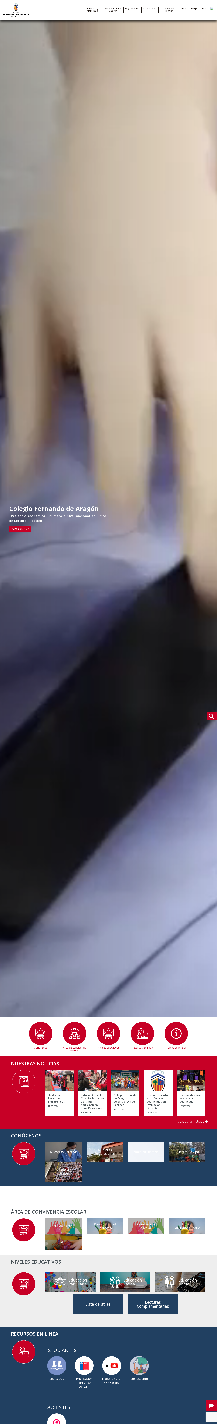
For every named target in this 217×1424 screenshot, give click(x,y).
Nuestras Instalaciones (105, 1152)
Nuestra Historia (146, 1152)
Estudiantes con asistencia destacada (190, 1098)
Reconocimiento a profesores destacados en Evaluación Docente (157, 1101)
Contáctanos (150, 8)
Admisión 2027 (20, 529)
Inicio (204, 8)
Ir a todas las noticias (190, 1121)
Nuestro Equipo (189, 8)
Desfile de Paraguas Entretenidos (56, 1098)
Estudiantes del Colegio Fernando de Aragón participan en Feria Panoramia (92, 1101)
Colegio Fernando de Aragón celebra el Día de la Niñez (125, 1099)
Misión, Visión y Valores (113, 9)
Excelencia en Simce (64, 1172)
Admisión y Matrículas (92, 9)
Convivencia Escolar (169, 9)
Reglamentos (132, 8)
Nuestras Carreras (64, 1152)
